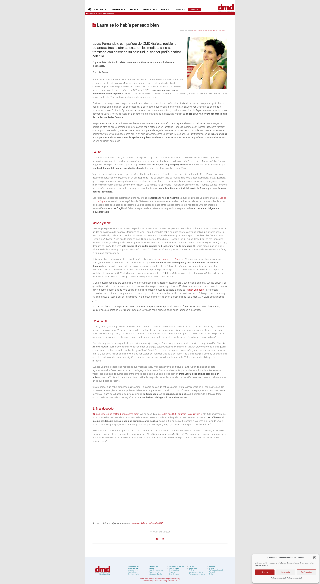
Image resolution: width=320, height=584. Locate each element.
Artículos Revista (197, 30)
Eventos (211, 568)
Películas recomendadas (197, 574)
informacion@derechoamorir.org (155, 581)
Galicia (210, 30)
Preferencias (306, 572)
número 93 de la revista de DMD (147, 523)
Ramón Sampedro (195, 289)
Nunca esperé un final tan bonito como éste (115, 414)
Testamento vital (154, 572)
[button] (315, 557)
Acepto (265, 572)
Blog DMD (205, 30)
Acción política (133, 568)
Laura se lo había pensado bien (101, 14)
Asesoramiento (133, 570)
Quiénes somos (133, 566)
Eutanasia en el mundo (176, 566)
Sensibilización (133, 572)
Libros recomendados (196, 572)
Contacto (212, 566)
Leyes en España (174, 568)
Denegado (286, 572)
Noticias (215, 30)
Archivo (191, 570)
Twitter (211, 574)
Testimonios (221, 30)
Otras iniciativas (174, 570)
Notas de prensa (174, 574)
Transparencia (153, 566)
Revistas (151, 568)
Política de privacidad (278, 578)
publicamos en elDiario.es (170, 259)
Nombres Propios (133, 574)
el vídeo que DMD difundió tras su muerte (180, 414)
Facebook (212, 572)
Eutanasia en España (155, 574)
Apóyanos (172, 572)
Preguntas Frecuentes (156, 570)
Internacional (193, 568)
